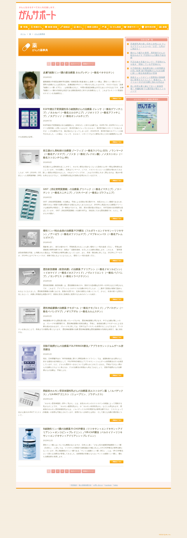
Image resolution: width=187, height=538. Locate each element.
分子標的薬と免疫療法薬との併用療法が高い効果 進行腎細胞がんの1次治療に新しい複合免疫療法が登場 (147, 70)
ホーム (23, 34)
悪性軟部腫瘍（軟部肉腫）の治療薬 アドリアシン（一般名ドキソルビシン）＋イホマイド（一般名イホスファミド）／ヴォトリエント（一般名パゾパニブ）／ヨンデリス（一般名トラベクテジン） (83, 272)
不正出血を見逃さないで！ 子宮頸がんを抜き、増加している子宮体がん (148, 63)
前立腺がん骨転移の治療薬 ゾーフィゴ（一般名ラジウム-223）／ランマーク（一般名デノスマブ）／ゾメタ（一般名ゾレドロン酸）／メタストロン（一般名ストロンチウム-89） (83, 154)
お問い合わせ (98, 485)
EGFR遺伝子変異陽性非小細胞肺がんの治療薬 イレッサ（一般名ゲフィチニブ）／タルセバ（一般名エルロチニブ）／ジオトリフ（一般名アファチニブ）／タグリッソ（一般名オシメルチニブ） (83, 112)
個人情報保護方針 (85, 485)
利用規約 (74, 485)
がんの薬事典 (39, 34)
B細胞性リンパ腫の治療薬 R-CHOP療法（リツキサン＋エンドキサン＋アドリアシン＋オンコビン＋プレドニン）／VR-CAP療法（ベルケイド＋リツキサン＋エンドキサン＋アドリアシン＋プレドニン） (83, 432)
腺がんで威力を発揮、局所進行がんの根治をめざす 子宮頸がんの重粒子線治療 (148, 55)
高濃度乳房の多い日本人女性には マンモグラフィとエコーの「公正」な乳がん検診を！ (148, 46)
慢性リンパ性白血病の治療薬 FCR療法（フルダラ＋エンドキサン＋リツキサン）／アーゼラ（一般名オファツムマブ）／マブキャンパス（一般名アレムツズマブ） (83, 234)
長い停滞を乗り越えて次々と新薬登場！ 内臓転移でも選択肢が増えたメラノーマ (148, 88)
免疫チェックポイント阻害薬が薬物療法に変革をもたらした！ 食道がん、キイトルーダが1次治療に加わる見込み (148, 79)
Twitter (115, 485)
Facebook (108, 485)
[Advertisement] (93, 511)
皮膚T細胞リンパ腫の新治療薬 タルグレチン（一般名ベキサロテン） (79, 72)
